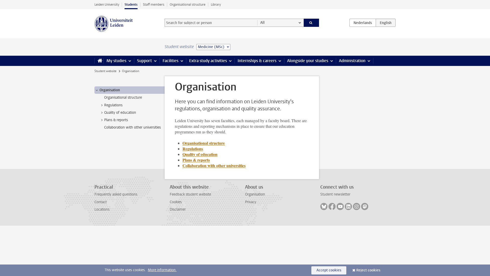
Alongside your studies (307, 60)
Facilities (170, 60)
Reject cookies (368, 270)
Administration (352, 60)
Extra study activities (208, 60)
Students (131, 4)
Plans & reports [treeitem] (116, 120)
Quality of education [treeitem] (120, 112)
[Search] (311, 23)
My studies (116, 60)
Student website (105, 71)
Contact (100, 202)
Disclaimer (178, 209)
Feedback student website (190, 194)
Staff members (153, 4)
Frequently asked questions (115, 194)
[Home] (98, 61)
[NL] (362, 23)
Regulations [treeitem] (113, 105)
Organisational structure (187, 4)
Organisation (255, 194)
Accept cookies (328, 270)
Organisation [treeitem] (110, 90)
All (262, 22)
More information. (162, 270)
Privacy (250, 202)
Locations (101, 209)
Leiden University (106, 4)
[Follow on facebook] (332, 206)
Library (216, 4)
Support (144, 60)
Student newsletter (335, 194)
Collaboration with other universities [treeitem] (132, 127)
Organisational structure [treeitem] (123, 97)
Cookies (176, 202)
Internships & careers (257, 60)
